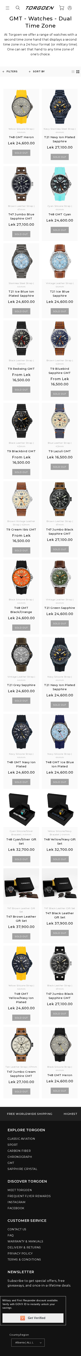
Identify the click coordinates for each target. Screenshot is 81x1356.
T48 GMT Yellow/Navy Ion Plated (21, 998)
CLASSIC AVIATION (21, 1138)
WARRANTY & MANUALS (25, 1241)
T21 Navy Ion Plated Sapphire (59, 139)
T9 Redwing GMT (21, 368)
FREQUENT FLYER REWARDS (29, 1196)
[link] (30, 1114)
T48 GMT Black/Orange (21, 610)
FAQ (11, 1235)
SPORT (13, 1145)
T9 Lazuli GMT (59, 451)
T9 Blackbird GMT (21, 451)
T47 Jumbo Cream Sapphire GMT (21, 1074)
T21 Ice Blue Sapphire (60, 293)
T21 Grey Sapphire (21, 685)
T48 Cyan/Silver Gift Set (21, 841)
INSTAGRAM (16, 1202)
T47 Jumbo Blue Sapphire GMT (21, 216)
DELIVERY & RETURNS (24, 1247)
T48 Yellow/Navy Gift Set (60, 841)
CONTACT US (17, 1229)
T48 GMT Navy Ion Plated (21, 764)
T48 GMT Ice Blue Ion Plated (60, 764)
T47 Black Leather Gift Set (59, 915)
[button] (7, 8)
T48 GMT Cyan (59, 214)
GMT (11, 1163)
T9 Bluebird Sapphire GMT (60, 371)
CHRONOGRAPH (20, 1157)
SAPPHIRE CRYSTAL (22, 1169)
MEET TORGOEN (20, 1190)
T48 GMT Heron (21, 137)
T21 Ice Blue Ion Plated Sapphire (21, 293)
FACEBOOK (16, 1208)
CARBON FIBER (19, 1151)
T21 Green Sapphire (59, 608)
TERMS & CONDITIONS (24, 1259)
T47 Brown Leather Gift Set (21, 918)
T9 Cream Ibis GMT (21, 529)
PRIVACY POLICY (20, 1253)
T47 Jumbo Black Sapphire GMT (59, 531)
